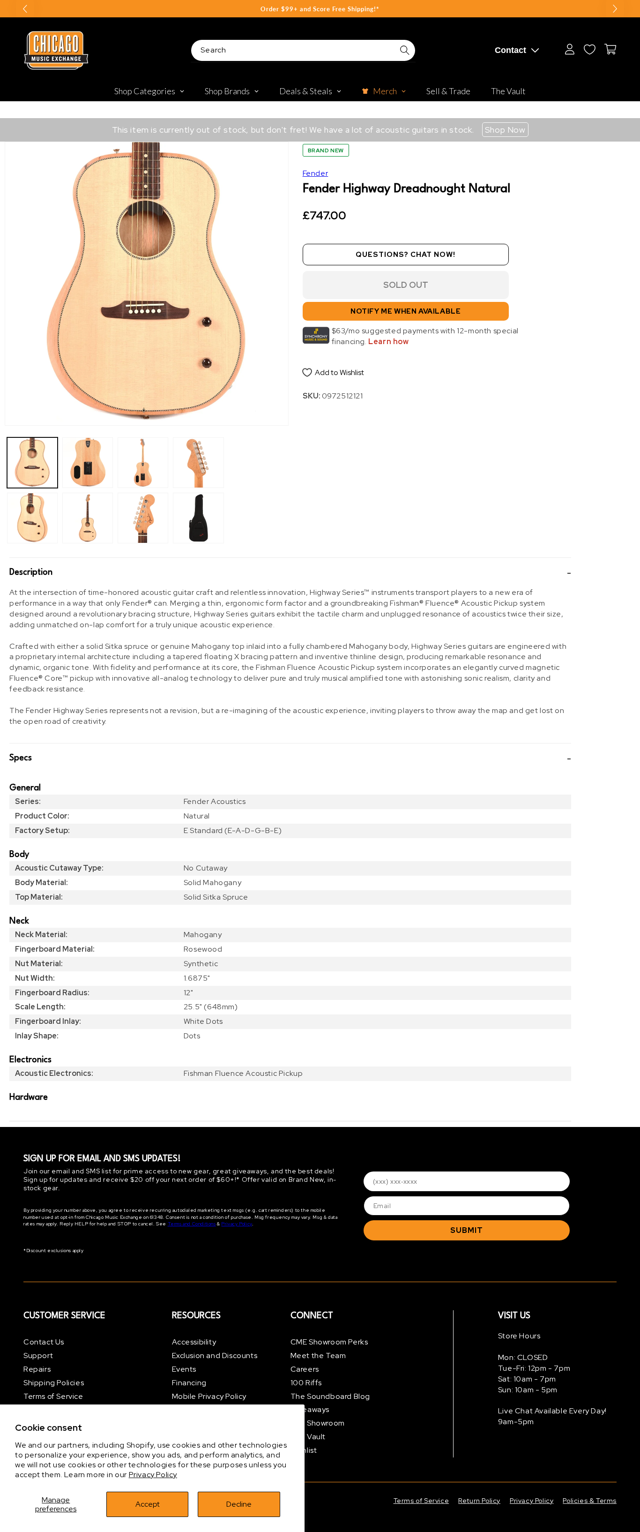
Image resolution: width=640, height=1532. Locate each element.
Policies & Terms (590, 1500)
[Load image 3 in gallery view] (87, 462)
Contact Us (43, 1342)
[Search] (404, 50)
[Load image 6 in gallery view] (143, 518)
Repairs (37, 1369)
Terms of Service (53, 1396)
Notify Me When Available (405, 311)
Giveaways (309, 1409)
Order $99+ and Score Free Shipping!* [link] (320, 9)
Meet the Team (318, 1355)
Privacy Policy (153, 1474)
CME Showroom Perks (329, 1342)
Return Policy (479, 1500)
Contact (510, 50)
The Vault (308, 1437)
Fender (315, 173)
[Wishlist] (589, 49)
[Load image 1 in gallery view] (32, 462)
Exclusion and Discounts (215, 1355)
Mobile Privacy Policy (209, 1396)
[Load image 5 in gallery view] (143, 462)
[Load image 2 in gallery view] (32, 518)
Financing (189, 1383)
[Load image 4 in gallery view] (87, 518)
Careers (304, 1369)
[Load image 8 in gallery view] (198, 518)
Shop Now (505, 129)
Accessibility (194, 1342)
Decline (239, 1504)
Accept (147, 1504)
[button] (290, 572)
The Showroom (317, 1423)
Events (184, 1369)
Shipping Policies (53, 1383)
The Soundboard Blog (330, 1396)
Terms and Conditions (192, 1224)
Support (38, 1355)
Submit (466, 1230)
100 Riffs (306, 1383)
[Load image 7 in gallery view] (198, 462)
